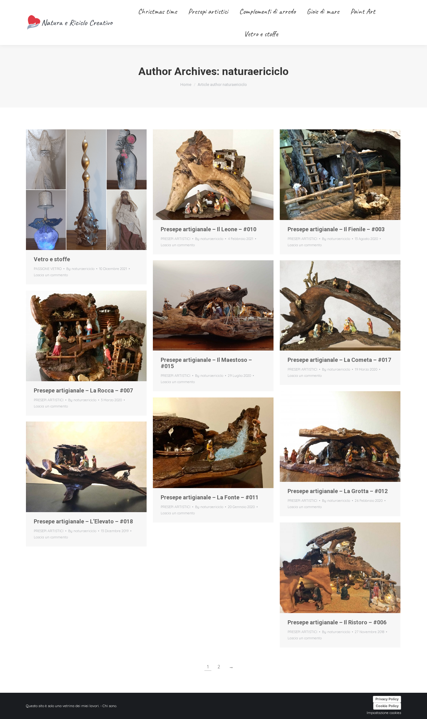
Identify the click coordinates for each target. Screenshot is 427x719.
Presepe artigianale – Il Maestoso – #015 (206, 363)
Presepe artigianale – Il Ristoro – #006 (337, 622)
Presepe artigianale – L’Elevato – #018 (83, 521)
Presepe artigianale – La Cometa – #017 (339, 360)
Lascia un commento (51, 275)
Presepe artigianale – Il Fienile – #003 (336, 229)
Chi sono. (110, 706)
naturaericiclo (255, 71)
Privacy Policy (387, 699)
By (80, 269)
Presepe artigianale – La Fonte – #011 (210, 497)
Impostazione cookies (384, 713)
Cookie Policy (387, 706)
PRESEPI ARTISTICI (175, 239)
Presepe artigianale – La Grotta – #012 (338, 491)
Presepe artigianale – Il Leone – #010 (208, 229)
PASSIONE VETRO (48, 269)
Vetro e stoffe (52, 259)
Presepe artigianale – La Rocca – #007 (83, 390)
